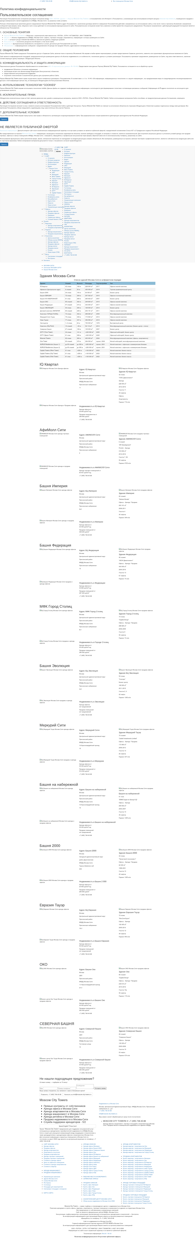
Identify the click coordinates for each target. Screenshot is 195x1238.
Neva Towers (56, 176)
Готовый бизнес (69, 214)
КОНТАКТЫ (68, 253)
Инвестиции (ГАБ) (54, 252)
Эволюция (55, 189)
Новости (50, 203)
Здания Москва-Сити (51, 1179)
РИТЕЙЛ (67, 216)
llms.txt (104, 1233)
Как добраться (52, 199)
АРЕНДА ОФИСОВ (89, 1144)
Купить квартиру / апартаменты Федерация (137, 1166)
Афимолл (55, 185)
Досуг (47, 254)
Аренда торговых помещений (53, 1156)
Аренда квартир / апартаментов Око (135, 1146)
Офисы (47, 209)
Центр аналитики (53, 238)
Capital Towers (56, 193)
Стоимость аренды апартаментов (55, 1164)
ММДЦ (46, 154)
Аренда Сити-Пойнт (89, 1166)
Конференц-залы (53, 197)
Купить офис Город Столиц (92, 1193)
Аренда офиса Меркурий (91, 1158)
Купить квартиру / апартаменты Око (135, 1160)
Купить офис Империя (90, 1185)
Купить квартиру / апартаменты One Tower (137, 1177)
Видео (50, 166)
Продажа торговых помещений (54, 1158)
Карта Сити (51, 201)
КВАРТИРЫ (68, 218)
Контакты (47, 260)
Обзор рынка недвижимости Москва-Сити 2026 (99, 1201)
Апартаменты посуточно (52, 1152)
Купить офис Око (89, 1187)
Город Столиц (56, 178)
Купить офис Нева (89, 1191)
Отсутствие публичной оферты (109, 1236)
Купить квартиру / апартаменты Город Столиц (138, 1170)
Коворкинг (51, 215)
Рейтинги (67, 155)
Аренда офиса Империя (91, 1146)
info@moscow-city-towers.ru (78, 1)
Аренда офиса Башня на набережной (96, 1156)
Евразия (54, 180)
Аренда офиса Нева (90, 1164)
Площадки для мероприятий (53, 1187)
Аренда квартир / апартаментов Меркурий (137, 1148)
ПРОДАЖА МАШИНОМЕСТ (53, 1172)
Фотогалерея (52, 164)
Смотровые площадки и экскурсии (55, 1189)
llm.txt (109, 1233)
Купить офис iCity (89, 1195)
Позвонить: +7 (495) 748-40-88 (51, 1094)
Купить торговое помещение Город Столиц (137, 1203)
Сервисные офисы (54, 217)
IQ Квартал (55, 187)
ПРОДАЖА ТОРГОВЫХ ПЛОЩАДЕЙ (135, 1195)
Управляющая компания (56, 207)
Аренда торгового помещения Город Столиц (138, 1191)
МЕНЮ (58, 151)
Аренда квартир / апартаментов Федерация (137, 1150)
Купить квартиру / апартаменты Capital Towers (138, 1172)
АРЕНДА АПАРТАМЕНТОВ (131, 1144)
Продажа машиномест (55, 234)
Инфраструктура (53, 162)
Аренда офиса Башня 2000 (92, 1148)
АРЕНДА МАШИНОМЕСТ (52, 1170)
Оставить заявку (100, 1088)
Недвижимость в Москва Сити (109, 1103)
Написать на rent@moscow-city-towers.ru (77, 1094)
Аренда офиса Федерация (92, 1160)
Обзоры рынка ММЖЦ (55, 240)
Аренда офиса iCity (89, 1172)
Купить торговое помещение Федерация (136, 1201)
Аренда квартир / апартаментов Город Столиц (138, 1152)
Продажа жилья (53, 248)
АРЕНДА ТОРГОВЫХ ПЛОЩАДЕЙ (134, 1183)
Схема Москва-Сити (50, 1181)
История (67, 151)
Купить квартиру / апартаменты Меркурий (137, 1164)
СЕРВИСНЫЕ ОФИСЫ (90, 1179)
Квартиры (48, 223)
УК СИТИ (67, 251)
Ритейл (46, 221)
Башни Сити (53, 168)
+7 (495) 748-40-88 (46, 1)
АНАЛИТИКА (68, 226)
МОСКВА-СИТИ (49, 265)
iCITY (53, 191)
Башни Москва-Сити (50, 269)
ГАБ (65, 224)
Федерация (55, 170)
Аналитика (48, 236)
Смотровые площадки (55, 256)
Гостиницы (51, 195)
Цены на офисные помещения (54, 1162)
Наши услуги (52, 205)
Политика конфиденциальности (86, 1236)
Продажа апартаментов (56, 227)
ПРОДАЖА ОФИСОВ (90, 1183)
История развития (54, 160)
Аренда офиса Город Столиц (93, 1170)
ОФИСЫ (67, 204)
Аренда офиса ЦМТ (90, 1168)
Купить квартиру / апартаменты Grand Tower (138, 1174)
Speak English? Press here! (68, 1126)
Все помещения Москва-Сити (123, 1)
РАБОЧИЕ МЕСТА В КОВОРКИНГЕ (94, 1177)
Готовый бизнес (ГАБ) (55, 219)
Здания (66, 161)
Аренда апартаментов (55, 225)
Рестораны (51, 258)
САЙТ (47, 156)
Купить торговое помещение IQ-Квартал (136, 1197)
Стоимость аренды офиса (52, 1160)
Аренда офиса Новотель (91, 1162)
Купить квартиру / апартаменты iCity (135, 1179)
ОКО (53, 172)
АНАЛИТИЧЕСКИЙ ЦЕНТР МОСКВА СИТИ (97, 1199)
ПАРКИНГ (67, 245)
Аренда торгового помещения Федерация (137, 1189)
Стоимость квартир (50, 1166)
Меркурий (55, 174)
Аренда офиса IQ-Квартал (92, 1154)
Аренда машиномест (55, 232)
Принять (4, 119)
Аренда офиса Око (89, 1152)
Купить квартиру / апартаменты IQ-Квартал (137, 1162)
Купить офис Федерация (91, 1189)
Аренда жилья (52, 246)
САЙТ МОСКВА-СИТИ (51, 1144)
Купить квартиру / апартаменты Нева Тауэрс (138, 1168)
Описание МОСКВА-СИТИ (52, 267)
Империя (55, 183)
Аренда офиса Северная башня (94, 1150)
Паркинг (48, 230)
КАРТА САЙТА (48, 1193)
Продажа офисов (53, 213)
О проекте (51, 158)
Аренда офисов (53, 211)
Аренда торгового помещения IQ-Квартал (137, 1185)
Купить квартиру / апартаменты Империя (136, 1158)
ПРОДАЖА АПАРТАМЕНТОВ (132, 1156)
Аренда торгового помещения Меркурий (136, 1187)
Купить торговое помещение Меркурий (136, 1199)
